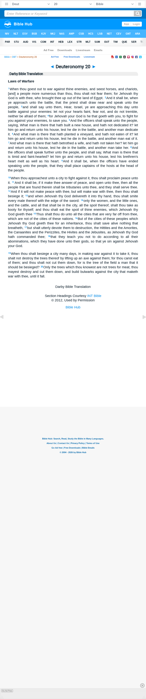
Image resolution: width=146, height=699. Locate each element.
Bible (7, 57)
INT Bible (94, 296)
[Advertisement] (73, 388)
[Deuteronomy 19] (5, 325)
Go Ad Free (7, 691)
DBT (14, 57)
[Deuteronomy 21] (141, 325)
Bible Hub (73, 307)
